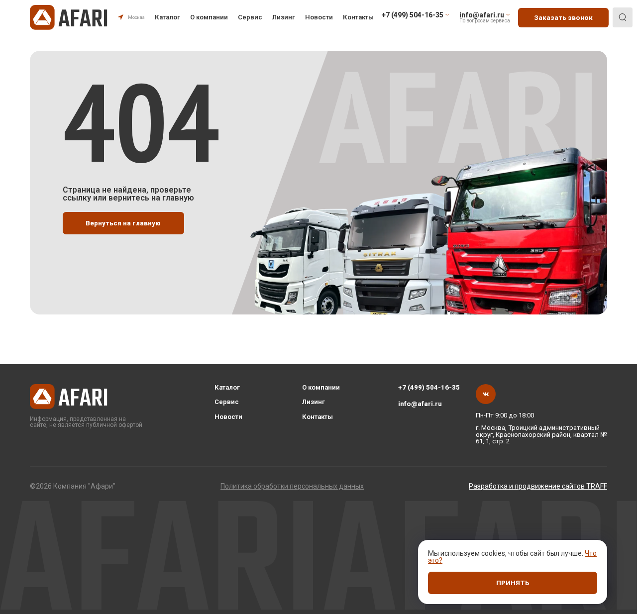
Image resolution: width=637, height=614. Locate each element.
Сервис (250, 17)
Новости (319, 17)
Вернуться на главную (123, 223)
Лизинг (283, 17)
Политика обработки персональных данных (292, 486)
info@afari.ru (420, 404)
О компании (209, 17)
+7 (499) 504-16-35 (429, 387)
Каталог (167, 17)
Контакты (358, 17)
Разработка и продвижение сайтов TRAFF (538, 486)
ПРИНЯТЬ (513, 583)
